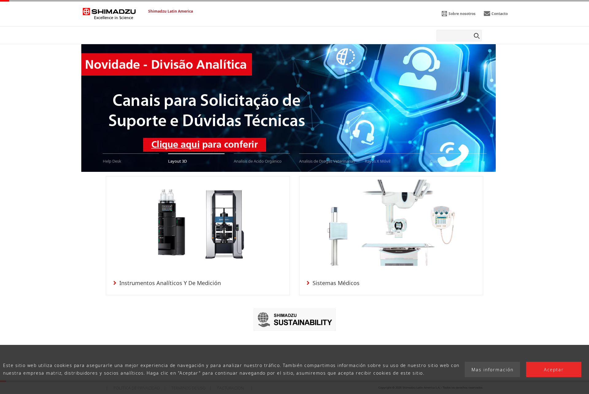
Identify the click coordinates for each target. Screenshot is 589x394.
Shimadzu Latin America (170, 11)
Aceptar (554, 370)
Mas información (493, 370)
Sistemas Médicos (336, 283)
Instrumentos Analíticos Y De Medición (170, 283)
